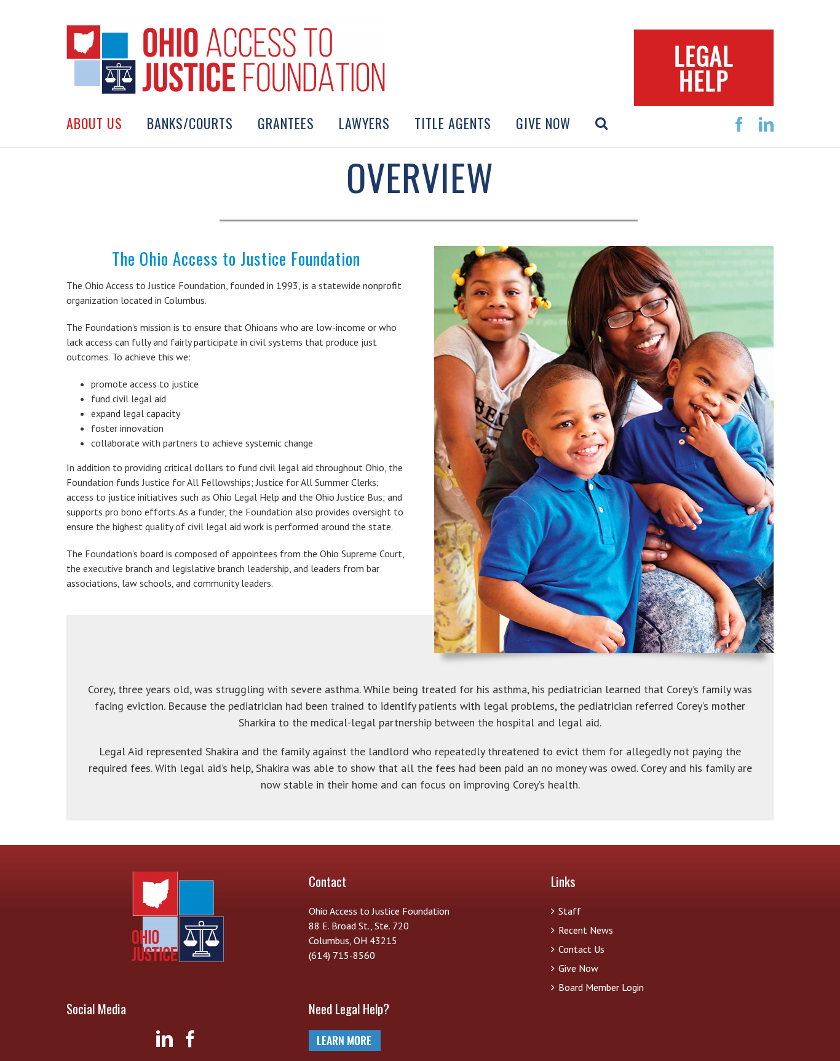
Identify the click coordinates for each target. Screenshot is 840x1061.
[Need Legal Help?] (345, 1037)
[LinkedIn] (164, 1038)
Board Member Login (601, 987)
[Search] (601, 123)
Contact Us (581, 949)
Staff (569, 911)
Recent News (585, 930)
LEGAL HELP (704, 67)
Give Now (578, 968)
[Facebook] (190, 1038)
